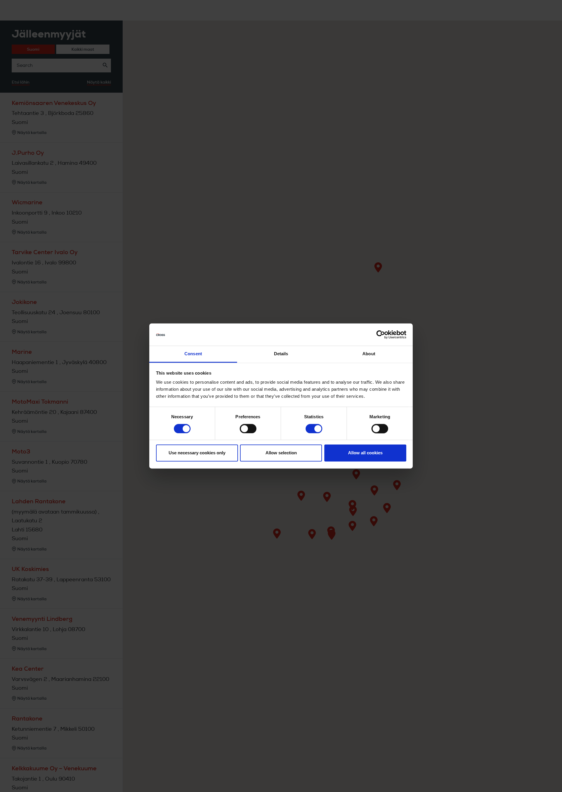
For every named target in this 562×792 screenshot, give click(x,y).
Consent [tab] (193, 353)
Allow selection (281, 453)
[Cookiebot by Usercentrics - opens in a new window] (380, 334)
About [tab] (368, 353)
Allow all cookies (365, 453)
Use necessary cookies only (197, 453)
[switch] (248, 429)
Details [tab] (281, 353)
